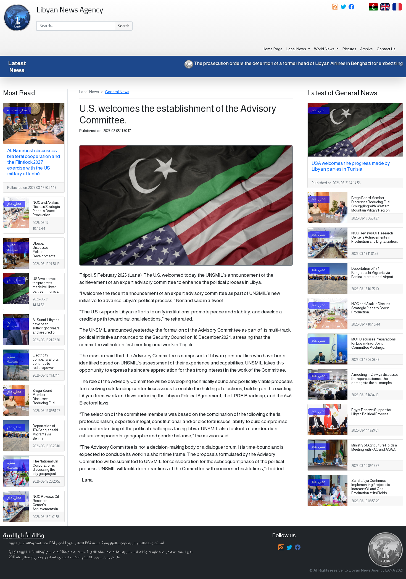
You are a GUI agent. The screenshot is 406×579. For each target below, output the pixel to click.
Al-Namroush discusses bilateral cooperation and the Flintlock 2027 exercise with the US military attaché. (33, 162)
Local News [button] (296, 49)
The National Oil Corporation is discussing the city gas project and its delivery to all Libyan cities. (46, 471)
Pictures (349, 49)
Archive (366, 49)
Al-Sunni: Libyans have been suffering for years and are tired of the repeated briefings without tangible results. (46, 332)
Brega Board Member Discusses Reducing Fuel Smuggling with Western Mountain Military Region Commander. (46, 407)
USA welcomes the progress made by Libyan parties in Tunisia (46, 285)
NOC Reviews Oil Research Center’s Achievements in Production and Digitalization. (46, 507)
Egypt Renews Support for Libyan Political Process (371, 412)
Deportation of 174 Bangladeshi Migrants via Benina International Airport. (45, 436)
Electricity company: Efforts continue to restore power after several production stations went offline (46, 370)
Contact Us (386, 49)
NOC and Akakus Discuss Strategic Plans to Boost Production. (46, 209)
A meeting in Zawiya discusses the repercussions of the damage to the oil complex (374, 379)
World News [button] (324, 49)
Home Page (273, 49)
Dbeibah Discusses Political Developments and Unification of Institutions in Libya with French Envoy (46, 258)
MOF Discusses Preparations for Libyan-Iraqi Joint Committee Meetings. (373, 343)
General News (117, 91)
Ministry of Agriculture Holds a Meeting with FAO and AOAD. (374, 447)
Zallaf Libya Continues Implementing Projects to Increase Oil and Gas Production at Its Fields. (370, 487)
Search (123, 25)
